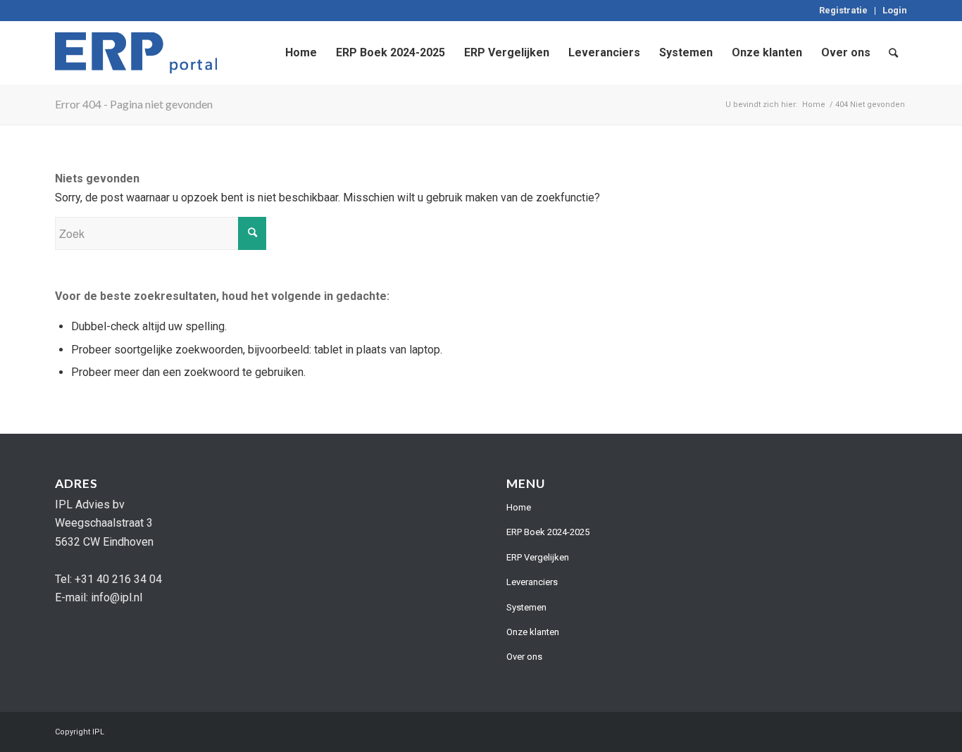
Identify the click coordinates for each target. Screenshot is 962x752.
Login (894, 10)
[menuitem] (843, 11)
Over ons (524, 656)
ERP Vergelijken (537, 557)
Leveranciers (532, 582)
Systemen (526, 607)
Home (518, 507)
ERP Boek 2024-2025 (547, 532)
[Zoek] (893, 53)
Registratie (843, 10)
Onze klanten (532, 632)
